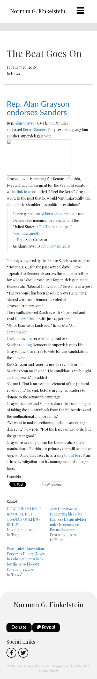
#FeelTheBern (47, 226)
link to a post (27, 191)
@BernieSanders (55, 213)
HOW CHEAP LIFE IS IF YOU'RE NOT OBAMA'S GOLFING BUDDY (24, 516)
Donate (19, 627)
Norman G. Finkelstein (37, 10)
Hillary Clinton (27, 318)
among (26, 344)
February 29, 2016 (55, 246)
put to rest (76, 455)
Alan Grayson (25, 123)
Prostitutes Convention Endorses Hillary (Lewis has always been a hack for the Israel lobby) (26, 556)
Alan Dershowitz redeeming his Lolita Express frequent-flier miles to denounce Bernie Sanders (68, 519)
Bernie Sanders (35, 129)
